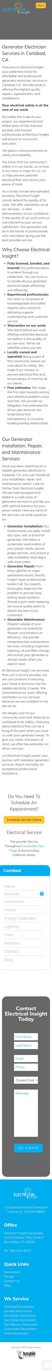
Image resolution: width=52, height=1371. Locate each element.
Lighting (11, 926)
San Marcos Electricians (21, 1324)
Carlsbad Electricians (19, 1307)
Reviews (12, 943)
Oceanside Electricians (20, 1329)
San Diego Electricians (20, 1320)
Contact (11, 951)
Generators (14, 901)
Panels (10, 909)
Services (11, 893)
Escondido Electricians (20, 1315)
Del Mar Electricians (18, 1311)
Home (9, 886)
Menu (40, 5)
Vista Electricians (16, 1333)
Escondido (29, 846)
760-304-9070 (20, 1251)
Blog (8, 959)
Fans (8, 934)
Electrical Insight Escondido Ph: (23, 1242)
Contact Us (12, 1281)
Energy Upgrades (20, 918)
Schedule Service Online (24, 820)
